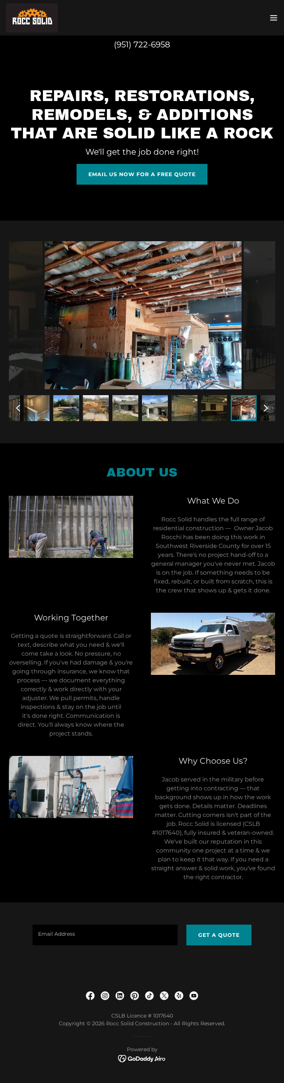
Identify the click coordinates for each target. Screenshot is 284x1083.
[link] (32, 18)
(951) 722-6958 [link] (142, 45)
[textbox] (105, 935)
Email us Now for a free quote (142, 174)
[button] (273, 17)
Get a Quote (219, 935)
